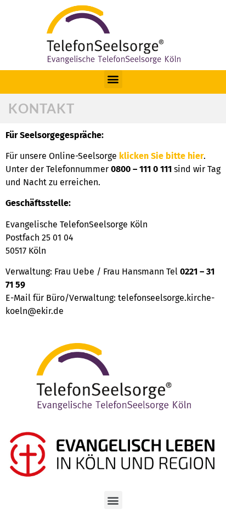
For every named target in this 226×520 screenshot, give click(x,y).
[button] (113, 79)
